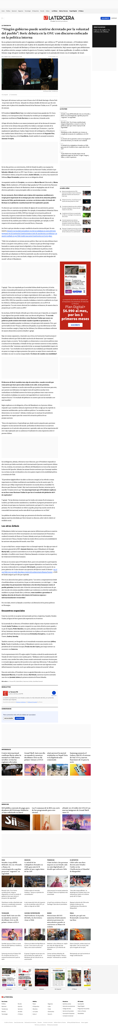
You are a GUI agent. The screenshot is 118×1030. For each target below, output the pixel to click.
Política (8, 11)
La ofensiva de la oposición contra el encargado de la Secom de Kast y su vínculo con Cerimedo (76, 139)
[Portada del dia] (75, 294)
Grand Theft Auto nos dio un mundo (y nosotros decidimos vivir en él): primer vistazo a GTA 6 (34, 756)
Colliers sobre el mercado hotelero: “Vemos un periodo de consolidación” (34, 892)
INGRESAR (114, 18)
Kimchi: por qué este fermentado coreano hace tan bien (79, 918)
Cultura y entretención (32, 913)
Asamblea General (38, 681)
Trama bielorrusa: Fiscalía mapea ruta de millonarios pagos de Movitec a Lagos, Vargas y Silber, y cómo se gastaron (75, 155)
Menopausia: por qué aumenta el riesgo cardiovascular (80, 954)
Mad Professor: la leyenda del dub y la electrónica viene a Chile (34, 918)
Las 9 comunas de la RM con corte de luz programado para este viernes (46, 810)
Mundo (42, 11)
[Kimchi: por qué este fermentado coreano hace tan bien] (80, 934)
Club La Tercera (63, 11)
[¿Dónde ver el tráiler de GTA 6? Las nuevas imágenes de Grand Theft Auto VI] (76, 822)
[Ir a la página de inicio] (59, 18)
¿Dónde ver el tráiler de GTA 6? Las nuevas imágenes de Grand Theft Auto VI (76, 810)
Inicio (3, 11)
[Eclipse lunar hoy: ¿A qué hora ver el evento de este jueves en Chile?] (87, 201)
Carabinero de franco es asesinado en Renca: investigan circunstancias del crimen (71, 215)
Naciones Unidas (27, 681)
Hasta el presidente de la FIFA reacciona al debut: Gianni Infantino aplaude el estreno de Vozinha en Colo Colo (71, 194)
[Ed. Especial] (58, 987)
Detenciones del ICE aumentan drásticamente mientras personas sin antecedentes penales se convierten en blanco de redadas (56, 921)
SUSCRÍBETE (75, 325)
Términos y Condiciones (21, 702)
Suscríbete (20, 718)
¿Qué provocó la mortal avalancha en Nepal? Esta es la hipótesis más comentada (57, 756)
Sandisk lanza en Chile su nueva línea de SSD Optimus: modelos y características (12, 945)
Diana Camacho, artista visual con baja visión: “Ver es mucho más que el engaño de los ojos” (80, 945)
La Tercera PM (6, 25)
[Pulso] (25, 987)
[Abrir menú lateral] (2, 18)
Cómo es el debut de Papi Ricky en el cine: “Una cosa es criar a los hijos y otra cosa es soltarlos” (34, 945)
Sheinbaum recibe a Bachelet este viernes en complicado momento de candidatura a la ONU (74, 133)
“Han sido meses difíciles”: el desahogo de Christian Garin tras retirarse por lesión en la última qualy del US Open (79, 893)
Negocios (20, 11)
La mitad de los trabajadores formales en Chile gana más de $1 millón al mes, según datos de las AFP (75, 147)
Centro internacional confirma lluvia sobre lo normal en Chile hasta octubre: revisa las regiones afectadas (11, 757)
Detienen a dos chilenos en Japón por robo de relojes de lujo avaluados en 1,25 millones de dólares (57, 946)
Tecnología (28, 11)
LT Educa (81, 11)
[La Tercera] (9, 987)
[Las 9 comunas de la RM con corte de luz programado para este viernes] (46, 822)
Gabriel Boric (19, 681)
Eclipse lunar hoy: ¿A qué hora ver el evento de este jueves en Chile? (71, 200)
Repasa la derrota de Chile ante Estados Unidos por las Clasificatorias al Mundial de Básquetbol (79, 905)
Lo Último (54, 11)
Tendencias (50, 860)
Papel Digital (73, 11)
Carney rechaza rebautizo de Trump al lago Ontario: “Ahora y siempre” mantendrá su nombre (56, 955)
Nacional (14, 11)
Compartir (5, 94)
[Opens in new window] (41, 987)
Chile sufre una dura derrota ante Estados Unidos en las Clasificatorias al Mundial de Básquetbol (79, 867)
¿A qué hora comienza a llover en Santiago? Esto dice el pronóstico (57, 903)
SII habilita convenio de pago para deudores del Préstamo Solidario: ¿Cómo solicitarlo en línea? (16, 810)
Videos (47, 11)
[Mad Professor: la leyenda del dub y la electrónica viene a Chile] (34, 934)
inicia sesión (8, 718)
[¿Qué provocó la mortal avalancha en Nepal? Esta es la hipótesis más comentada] (57, 770)
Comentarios (14, 94)
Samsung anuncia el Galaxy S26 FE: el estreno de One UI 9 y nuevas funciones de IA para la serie (80, 757)
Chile (3, 860)
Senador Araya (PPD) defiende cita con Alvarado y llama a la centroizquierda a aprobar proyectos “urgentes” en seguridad (75, 115)
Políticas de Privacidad (32, 702)
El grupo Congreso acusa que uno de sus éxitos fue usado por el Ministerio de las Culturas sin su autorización (72, 230)
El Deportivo (35, 11)
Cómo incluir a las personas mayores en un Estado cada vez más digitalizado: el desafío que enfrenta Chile (57, 866)
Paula (72, 913)
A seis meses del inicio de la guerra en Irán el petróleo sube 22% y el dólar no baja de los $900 (34, 904)
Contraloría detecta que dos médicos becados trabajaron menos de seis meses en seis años (72, 208)
